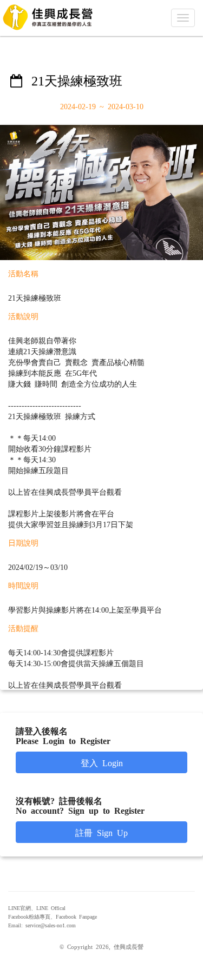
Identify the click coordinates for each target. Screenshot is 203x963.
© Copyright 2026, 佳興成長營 (101, 946)
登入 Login (102, 762)
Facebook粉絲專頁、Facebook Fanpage (52, 916)
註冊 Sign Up (101, 832)
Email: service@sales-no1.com (42, 925)
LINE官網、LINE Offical (37, 908)
